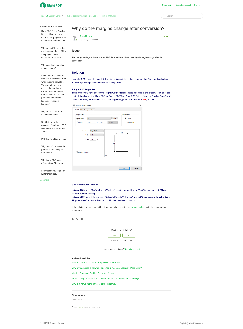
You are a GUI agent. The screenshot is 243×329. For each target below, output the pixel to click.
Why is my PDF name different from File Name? (53, 162)
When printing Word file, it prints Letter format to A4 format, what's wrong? (105, 278)
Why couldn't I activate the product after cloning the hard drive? (53, 149)
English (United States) (190, 323)
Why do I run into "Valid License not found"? (51, 113)
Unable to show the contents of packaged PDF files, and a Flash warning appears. (53, 127)
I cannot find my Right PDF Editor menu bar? (53, 172)
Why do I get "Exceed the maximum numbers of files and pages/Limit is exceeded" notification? (53, 53)
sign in (80, 307)
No (129, 235)
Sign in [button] (197, 5)
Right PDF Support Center (50, 16)
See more (44, 180)
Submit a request (183, 5)
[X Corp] (77, 219)
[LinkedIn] (81, 219)
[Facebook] (73, 219)
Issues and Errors (109, 16)
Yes (114, 235)
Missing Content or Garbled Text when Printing (93, 273)
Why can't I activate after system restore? (52, 66)
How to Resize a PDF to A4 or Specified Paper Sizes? (96, 262)
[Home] (51, 5)
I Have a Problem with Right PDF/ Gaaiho (81, 16)
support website (138, 207)
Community (167, 5)
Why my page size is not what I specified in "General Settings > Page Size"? (107, 268)
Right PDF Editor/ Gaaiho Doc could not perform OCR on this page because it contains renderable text (53, 36)
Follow (165, 37)
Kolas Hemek (85, 36)
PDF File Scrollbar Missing (53, 139)
